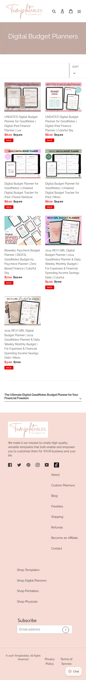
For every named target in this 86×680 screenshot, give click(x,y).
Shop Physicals (27, 601)
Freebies (57, 506)
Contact (56, 548)
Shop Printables (28, 591)
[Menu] (79, 11)
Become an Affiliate (64, 538)
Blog (54, 496)
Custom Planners (63, 485)
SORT (75, 66)
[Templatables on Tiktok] (56, 465)
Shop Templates (28, 570)
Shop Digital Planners (31, 580)
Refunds (57, 527)
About (55, 475)
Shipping (57, 517)
